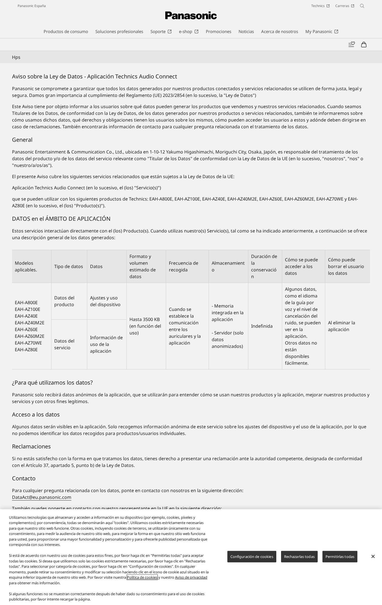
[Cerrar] (373, 556)
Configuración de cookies (251, 556)
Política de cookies (142, 577)
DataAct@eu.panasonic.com (41, 497)
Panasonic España (32, 5)
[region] (191, 557)
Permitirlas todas (340, 556)
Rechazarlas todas (299, 556)
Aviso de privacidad (191, 577)
